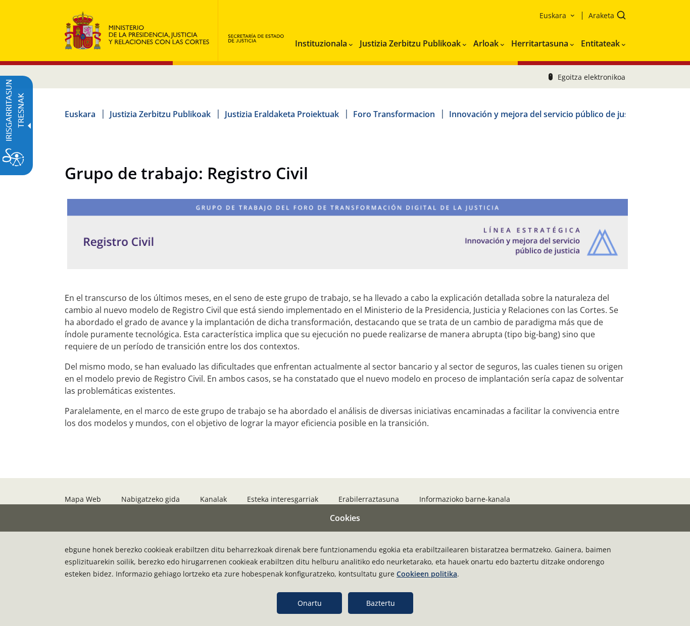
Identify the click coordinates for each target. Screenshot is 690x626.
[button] (603, 16)
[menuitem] (323, 41)
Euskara (80, 114)
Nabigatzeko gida (150, 499)
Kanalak (213, 499)
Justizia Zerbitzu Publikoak (160, 114)
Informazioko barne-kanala (464, 499)
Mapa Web (83, 499)
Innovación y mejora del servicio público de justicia (546, 114)
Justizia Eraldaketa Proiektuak (282, 114)
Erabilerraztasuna (368, 499)
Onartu (310, 603)
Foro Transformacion (394, 114)
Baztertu (380, 603)
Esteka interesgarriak (282, 499)
